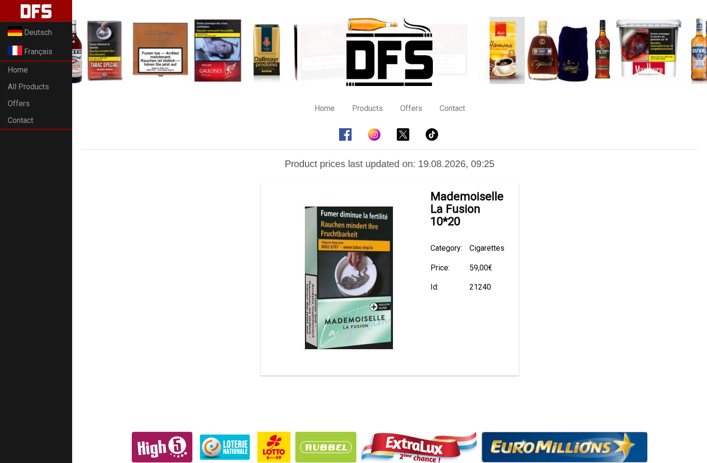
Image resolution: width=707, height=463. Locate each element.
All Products (28, 86)
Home (18, 69)
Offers (19, 103)
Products (367, 108)
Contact (20, 120)
